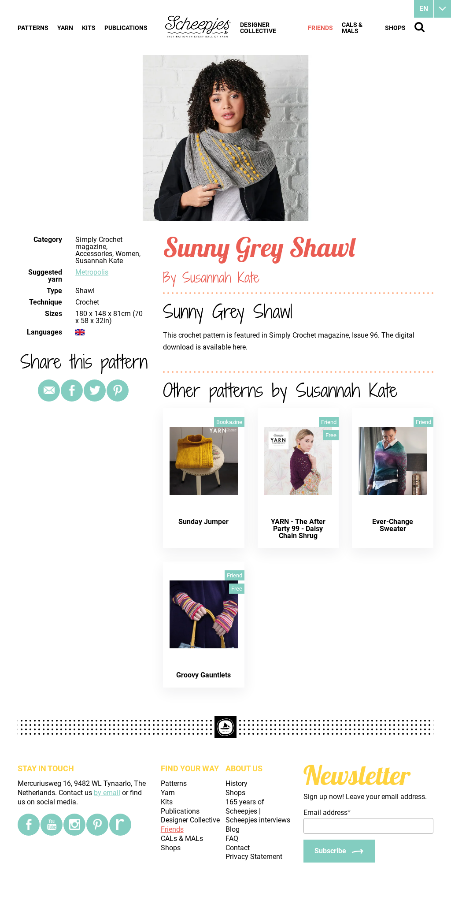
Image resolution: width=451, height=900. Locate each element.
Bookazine (229, 422)
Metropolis (91, 272)
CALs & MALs (352, 27)
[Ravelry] (120, 825)
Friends (320, 27)
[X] (95, 390)
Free (330, 435)
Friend (328, 422)
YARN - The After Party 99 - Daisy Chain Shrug (298, 528)
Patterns (33, 27)
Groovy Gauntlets (203, 675)
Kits (89, 27)
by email (107, 792)
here (239, 347)
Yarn (65, 27)
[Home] (198, 27)
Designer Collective (258, 27)
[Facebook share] (72, 390)
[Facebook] (29, 825)
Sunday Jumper (203, 521)
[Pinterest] (118, 390)
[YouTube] (52, 825)
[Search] (419, 27)
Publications (126, 27)
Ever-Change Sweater (392, 525)
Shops (395, 27)
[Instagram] (74, 825)
